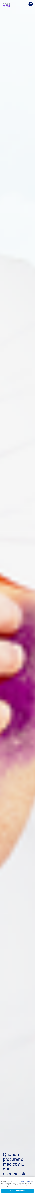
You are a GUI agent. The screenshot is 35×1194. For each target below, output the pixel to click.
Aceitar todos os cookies (17, 1190)
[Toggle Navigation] (29, 4)
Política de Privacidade (25, 1181)
